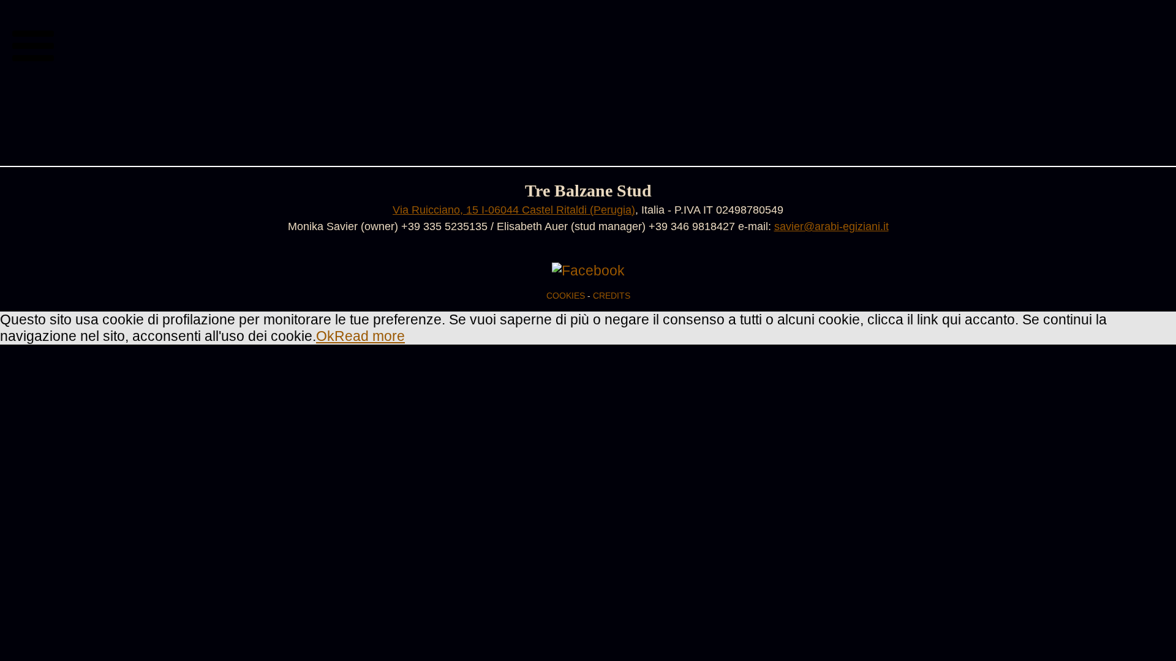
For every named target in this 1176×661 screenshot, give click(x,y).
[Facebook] (588, 270)
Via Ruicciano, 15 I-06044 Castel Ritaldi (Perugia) (514, 209)
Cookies (565, 296)
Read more (369, 336)
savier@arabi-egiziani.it (831, 226)
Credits (611, 296)
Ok (325, 336)
